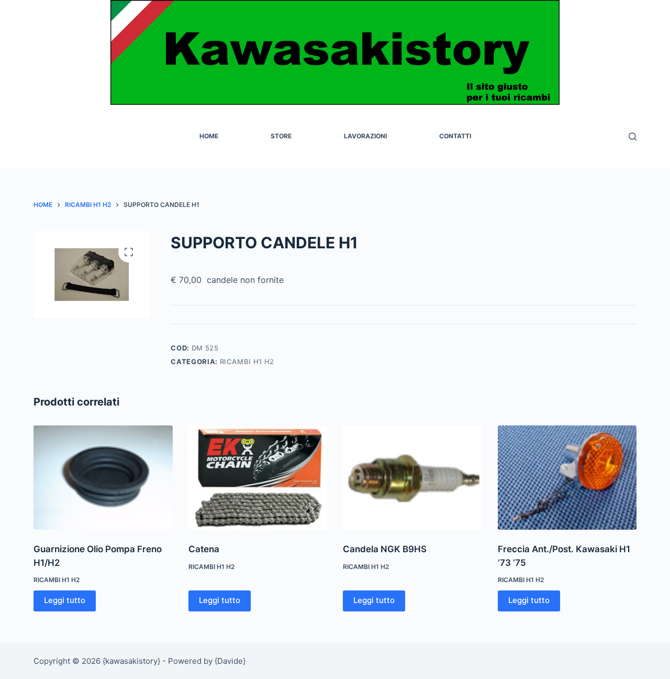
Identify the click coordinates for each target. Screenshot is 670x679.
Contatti (455, 136)
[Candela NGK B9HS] (412, 477)
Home (208, 136)
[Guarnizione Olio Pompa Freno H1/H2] (103, 477)
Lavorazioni (365, 136)
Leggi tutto (64, 600)
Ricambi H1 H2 (247, 361)
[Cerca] (632, 136)
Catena (203, 549)
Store (281, 136)
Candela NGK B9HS (385, 549)
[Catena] (258, 477)
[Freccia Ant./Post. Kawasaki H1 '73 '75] (567, 477)
